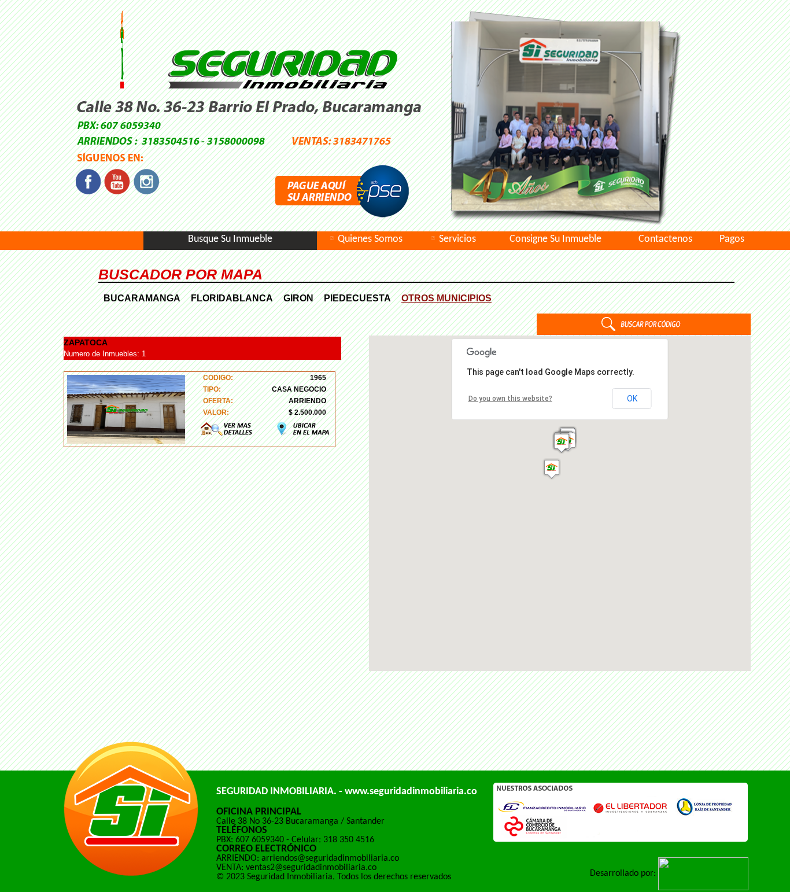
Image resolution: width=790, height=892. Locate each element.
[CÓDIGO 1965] (227, 428)
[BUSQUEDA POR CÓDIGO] (644, 332)
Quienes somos (370, 239)
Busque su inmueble (230, 239)
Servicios (457, 239)
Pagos (731, 239)
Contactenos (665, 239)
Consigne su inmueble (555, 239)
